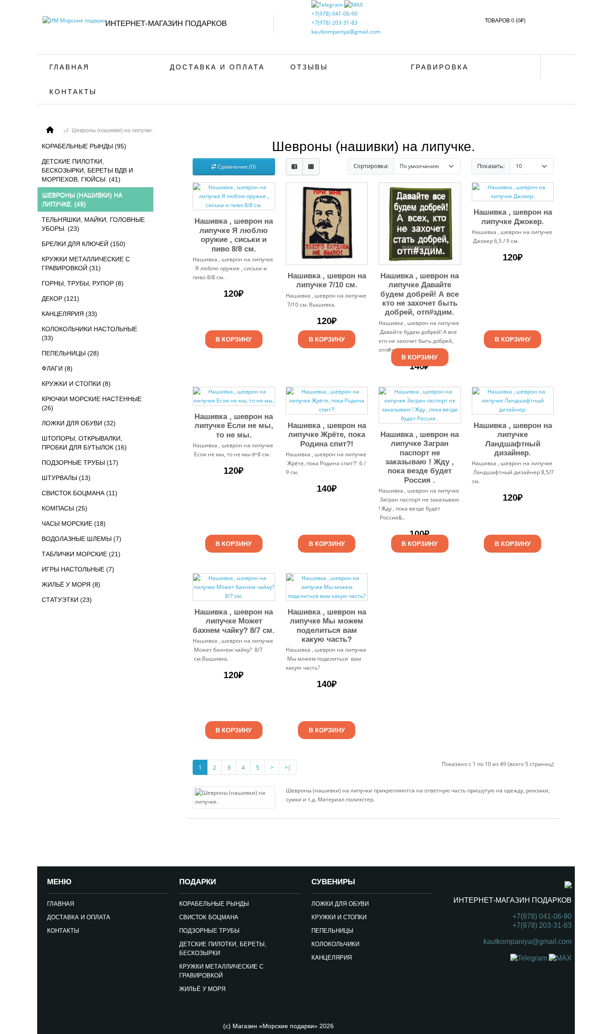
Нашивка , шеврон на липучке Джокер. (513, 216)
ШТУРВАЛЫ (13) (66, 477)
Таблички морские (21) (81, 554)
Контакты (73, 91)
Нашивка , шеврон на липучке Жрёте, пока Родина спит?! (327, 434)
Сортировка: (370, 166)
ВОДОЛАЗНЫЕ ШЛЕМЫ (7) (81, 538)
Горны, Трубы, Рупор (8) (83, 283)
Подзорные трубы (209, 930)
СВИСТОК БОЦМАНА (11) (79, 493)
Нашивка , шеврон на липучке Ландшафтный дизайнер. (513, 439)
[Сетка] (310, 167)
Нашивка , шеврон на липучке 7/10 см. (327, 280)
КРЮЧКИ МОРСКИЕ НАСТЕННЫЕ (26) (92, 403)
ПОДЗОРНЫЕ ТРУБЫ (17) (80, 462)
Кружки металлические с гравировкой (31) (86, 263)
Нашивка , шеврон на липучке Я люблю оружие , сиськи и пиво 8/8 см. (233, 235)
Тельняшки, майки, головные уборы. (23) (93, 224)
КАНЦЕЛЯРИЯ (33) (69, 313)
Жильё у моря (202, 989)
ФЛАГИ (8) (57, 368)
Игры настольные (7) (78, 569)
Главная (69, 67)
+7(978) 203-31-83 (334, 22)
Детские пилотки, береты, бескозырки (223, 948)
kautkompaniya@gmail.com (345, 31)
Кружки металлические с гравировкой (221, 971)
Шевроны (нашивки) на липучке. (112, 130)
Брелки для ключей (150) (83, 243)
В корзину (233, 339)
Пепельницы (332, 930)
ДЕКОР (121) (60, 298)
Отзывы (309, 67)
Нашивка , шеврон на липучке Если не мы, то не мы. (233, 425)
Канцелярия (331, 957)
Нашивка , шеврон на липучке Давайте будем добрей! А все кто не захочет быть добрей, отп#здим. (419, 294)
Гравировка (440, 67)
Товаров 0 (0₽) (505, 20)
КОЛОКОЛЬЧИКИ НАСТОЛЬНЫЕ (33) (89, 333)
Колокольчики (335, 944)
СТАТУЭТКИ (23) (67, 599)
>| (287, 767)
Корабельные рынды (214, 903)
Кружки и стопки (338, 917)
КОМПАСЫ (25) (64, 508)
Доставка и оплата (217, 67)
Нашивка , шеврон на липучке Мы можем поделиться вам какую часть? (327, 626)
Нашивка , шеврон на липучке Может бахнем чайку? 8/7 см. (234, 621)
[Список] (294, 167)
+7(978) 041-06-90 (334, 13)
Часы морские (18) (74, 523)
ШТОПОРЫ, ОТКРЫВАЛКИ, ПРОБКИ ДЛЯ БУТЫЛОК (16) (84, 443)
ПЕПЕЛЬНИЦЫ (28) (70, 353)
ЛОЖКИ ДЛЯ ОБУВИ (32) (79, 423)
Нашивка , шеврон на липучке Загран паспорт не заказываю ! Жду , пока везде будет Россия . (419, 457)
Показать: (490, 166)
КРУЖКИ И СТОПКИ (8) (76, 383)
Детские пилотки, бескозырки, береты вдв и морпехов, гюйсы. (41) (87, 170)
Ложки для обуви (340, 903)
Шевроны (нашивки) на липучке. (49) (82, 199)
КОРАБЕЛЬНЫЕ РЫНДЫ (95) (84, 146)
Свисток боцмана (208, 917)
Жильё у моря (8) (71, 584)
